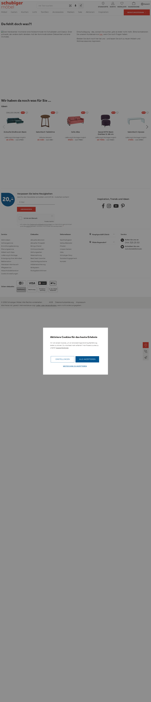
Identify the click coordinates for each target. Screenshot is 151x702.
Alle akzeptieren (87, 359)
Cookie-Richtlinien (62, 348)
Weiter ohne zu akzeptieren (75, 366)
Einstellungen (63, 359)
